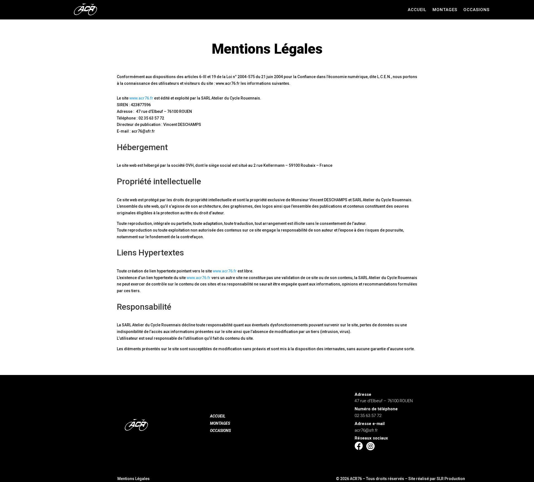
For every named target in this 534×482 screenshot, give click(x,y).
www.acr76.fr (141, 98)
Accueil (417, 10)
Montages (444, 10)
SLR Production (451, 478)
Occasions (476, 10)
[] (359, 457)
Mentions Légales (133, 478)
